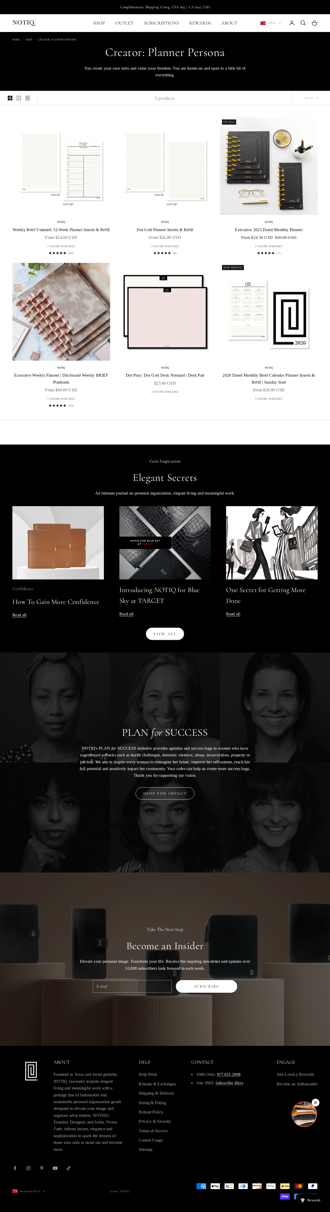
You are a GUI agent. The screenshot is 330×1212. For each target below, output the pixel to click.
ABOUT (229, 23)
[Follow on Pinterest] (41, 1168)
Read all (19, 615)
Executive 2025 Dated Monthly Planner (269, 230)
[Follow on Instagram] (28, 1168)
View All (165, 634)
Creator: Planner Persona (57, 39)
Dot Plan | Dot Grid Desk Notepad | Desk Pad (165, 375)
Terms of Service (153, 1131)
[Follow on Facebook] (15, 1168)
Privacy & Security (155, 1121)
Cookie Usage (151, 1140)
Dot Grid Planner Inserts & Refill (165, 230)
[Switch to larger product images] (10, 98)
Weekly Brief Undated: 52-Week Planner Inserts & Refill (61, 230)
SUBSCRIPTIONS (161, 23)
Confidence (22, 588)
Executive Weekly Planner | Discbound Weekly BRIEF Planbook (61, 378)
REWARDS (200, 23)
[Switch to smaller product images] (18, 98)
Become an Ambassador (297, 1084)
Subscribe (206, 986)
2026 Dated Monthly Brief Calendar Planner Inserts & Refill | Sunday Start (268, 378)
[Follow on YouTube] (55, 1168)
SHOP (99, 23)
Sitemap (145, 1149)
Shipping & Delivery (156, 1093)
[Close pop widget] (315, 1102)
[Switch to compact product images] (27, 98)
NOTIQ (61, 222)
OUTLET (125, 23)
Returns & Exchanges (157, 1084)
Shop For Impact (165, 793)
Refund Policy (151, 1112)
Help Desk (148, 1074)
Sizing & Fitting (152, 1103)
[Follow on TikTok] (68, 1168)
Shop (29, 39)
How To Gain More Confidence (56, 601)
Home (16, 39)
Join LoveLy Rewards (295, 1074)
